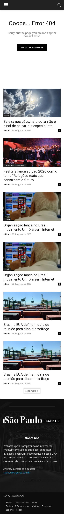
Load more (30, 390)
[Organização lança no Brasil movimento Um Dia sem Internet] (32, 206)
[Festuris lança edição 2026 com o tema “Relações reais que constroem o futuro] (32, 152)
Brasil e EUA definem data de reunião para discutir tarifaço (26, 376)
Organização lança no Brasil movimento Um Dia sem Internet (28, 277)
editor (6, 130)
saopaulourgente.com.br (16, 472)
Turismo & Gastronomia (14, 165)
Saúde (7, 219)
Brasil (6, 116)
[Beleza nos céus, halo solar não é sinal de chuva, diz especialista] (32, 103)
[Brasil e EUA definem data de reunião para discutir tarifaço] (32, 306)
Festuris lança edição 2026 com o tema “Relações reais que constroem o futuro (30, 175)
